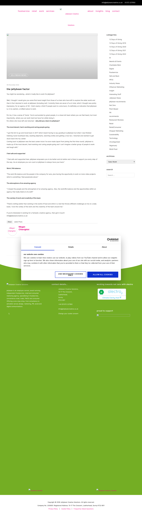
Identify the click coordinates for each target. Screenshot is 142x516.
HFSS (111, 80)
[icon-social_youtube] (22, 313)
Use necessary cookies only (70, 274)
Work (41, 11)
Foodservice (113, 72)
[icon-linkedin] (10, 313)
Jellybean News (18, 75)
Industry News (114, 83)
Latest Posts (18, 222)
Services (50, 11)
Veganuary (113, 145)
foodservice (24, 11)
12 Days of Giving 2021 (117, 50)
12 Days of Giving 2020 (117, 47)
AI (110, 58)
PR (110, 112)
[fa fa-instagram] (16, 313)
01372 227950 (130, 2)
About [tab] (104, 247)
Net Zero (112, 105)
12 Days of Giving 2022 (117, 54)
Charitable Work (115, 65)
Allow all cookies (103, 275)
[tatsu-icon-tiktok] (28, 313)
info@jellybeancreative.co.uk (112, 2)
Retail (111, 123)
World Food (113, 149)
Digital (111, 69)
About (90, 11)
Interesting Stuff (115, 94)
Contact (116, 11)
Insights (99, 11)
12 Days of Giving (115, 39)
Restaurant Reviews (116, 120)
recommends (114, 116)
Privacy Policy (53, 509)
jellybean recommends (117, 102)
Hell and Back (114, 76)
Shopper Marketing (116, 131)
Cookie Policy (66, 509)
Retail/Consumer (115, 127)
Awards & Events (115, 61)
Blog (108, 11)
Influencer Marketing (116, 87)
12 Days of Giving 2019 (117, 43)
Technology (113, 138)
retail (34, 11)
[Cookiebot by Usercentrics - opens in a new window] (108, 239)
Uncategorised (114, 142)
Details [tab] (71, 247)
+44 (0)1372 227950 (65, 304)
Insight (111, 91)
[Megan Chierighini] (12, 231)
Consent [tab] (37, 247)
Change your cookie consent (68, 313)
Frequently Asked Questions (84, 509)
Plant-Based (113, 109)
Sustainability (114, 134)
